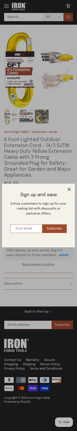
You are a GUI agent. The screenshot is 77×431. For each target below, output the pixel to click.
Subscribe (54, 228)
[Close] (69, 189)
